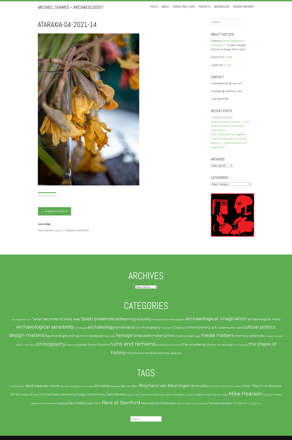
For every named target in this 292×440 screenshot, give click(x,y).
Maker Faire (211, 395)
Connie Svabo (50, 394)
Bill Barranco (76, 386)
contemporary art (200, 327)
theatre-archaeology (220, 344)
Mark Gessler (222, 395)
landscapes (142, 336)
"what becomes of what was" (56, 319)
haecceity (109, 336)
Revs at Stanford (98, 344)
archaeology (101, 327)
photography (50, 344)
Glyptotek (130, 395)
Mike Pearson (245, 394)
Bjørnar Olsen (129, 386)
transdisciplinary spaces (163, 353)
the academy (194, 344)
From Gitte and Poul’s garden (228, 134)
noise (280, 336)
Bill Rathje (102, 386)
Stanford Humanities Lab (197, 404)
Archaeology (222, 6)
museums (270, 336)
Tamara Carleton (220, 403)
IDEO (150, 395)
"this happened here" (21, 319)
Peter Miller (93, 403)
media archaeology (188, 335)
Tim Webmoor (254, 404)
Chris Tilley (250, 386)
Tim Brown (241, 403)
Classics (179, 327)
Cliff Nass (33, 394)
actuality (144, 319)
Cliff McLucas (18, 394)
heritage (124, 335)
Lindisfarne (199, 394)
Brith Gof (219, 386)
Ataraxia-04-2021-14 (54, 211)
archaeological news (264, 319)
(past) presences (98, 318)
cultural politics (259, 327)
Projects (205, 6)
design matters (26, 335)
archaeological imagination (216, 318)
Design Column (87, 394)
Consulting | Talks (184, 6)
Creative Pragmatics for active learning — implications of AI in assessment (229, 143)
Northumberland (47, 403)
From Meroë (218, 130)
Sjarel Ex (181, 404)
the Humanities (241, 345)
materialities (163, 335)
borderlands (125, 327)
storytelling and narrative (168, 345)
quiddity (82, 344)
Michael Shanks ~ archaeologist (70, 7)
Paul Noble (77, 403)
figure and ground (59, 336)
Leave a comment (47, 196)
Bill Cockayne (88, 386)
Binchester (115, 386)
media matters (217, 335)
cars (138, 327)
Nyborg (62, 403)
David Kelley (68, 394)
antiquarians (159, 319)
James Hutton (159, 395)
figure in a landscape (89, 335)
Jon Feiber (188, 395)
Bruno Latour (233, 386)
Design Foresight (243, 6)
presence (71, 345)
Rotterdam (168, 403)
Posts (154, 6)
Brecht (210, 386)
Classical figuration (222, 117)
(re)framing (125, 319)
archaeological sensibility (45, 327)
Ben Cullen (65, 386)
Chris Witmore (270, 386)
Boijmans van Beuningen (164, 385)
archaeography (175, 319)
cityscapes (167, 327)
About (165, 6)
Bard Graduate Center (43, 386)
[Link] (228, 57)
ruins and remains (132, 344)
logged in (59, 230)
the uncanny (135, 353)
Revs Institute (150, 403)
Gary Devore (115, 394)
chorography (151, 327)
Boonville (198, 386)
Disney (102, 394)
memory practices (250, 336)
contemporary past (229, 327)
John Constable (174, 394)
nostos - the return (26, 345)
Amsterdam (18, 386)
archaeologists (81, 328)
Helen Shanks (141, 395)
